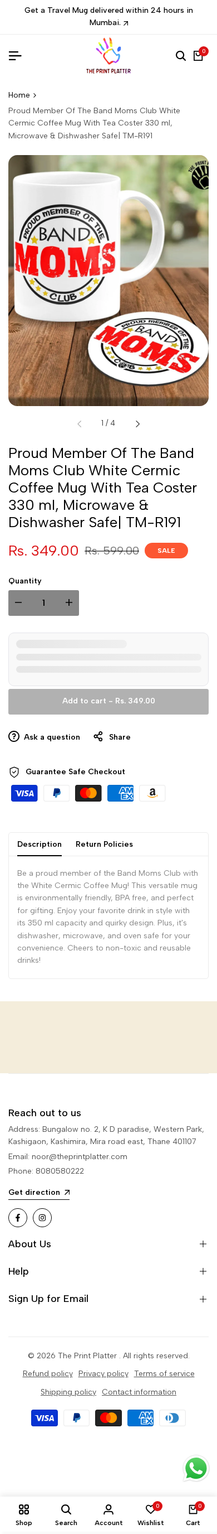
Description (39, 835)
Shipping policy (68, 1392)
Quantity (25, 572)
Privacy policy (103, 1373)
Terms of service (164, 1373)
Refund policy (48, 1373)
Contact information (139, 1392)
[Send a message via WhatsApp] (196, 1468)
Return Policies (104, 835)
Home (19, 86)
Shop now (172, 12)
